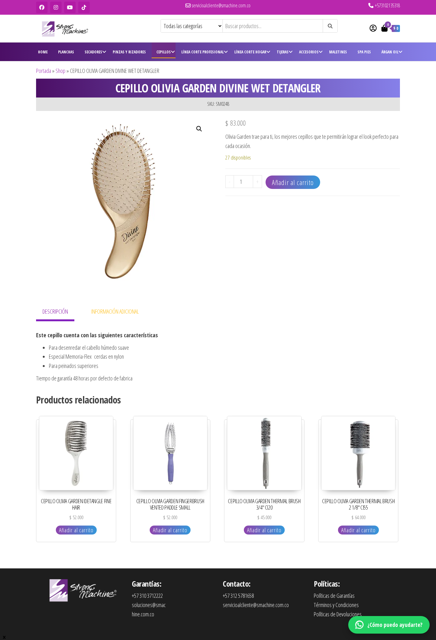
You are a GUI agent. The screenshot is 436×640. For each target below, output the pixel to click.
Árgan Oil (389, 52)
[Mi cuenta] (373, 28)
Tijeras (283, 52)
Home (43, 52)
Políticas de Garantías (334, 595)
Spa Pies (364, 52)
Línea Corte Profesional (202, 52)
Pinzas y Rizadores (129, 52)
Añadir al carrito (293, 182)
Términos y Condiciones (336, 605)
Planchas (66, 52)
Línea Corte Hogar (250, 52)
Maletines (338, 52)
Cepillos (163, 52)
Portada (43, 70)
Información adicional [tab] (115, 311)
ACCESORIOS (309, 52)
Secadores (93, 52)
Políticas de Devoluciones (338, 614)
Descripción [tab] (55, 311)
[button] (199, 129)
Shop (60, 70)
